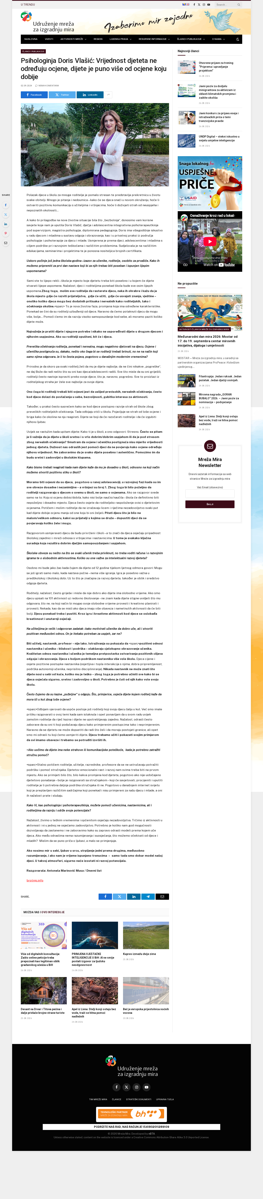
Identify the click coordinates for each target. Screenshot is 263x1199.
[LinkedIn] (5, 224)
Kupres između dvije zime (139, 954)
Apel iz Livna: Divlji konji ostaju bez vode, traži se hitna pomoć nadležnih (94, 1013)
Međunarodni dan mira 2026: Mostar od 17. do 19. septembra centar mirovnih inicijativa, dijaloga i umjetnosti (208, 341)
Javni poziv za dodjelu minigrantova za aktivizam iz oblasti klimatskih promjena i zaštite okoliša (217, 92)
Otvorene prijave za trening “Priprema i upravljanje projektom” (216, 66)
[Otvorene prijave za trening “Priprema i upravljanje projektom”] (186, 67)
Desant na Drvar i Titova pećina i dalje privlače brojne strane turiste (42, 1011)
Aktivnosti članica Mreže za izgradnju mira (204, 329)
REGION (98, 39)
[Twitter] (5, 214)
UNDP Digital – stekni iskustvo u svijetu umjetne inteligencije (219, 138)
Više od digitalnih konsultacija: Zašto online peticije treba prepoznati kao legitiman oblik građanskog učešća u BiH (40, 959)
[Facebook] (5, 205)
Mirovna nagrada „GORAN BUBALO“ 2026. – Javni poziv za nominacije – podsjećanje (219, 398)
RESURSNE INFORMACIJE (153, 39)
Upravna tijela (165, 1099)
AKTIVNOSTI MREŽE (71, 39)
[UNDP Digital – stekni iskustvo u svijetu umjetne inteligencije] (186, 141)
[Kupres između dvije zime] (146, 935)
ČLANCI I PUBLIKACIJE (189, 39)
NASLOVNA (31, 39)
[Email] (5, 242)
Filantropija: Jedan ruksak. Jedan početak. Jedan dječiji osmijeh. (220, 378)
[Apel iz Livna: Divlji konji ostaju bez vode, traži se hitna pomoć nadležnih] (95, 990)
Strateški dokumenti (138, 1099)
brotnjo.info (35, 880)
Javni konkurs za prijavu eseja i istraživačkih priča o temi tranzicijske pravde (219, 117)
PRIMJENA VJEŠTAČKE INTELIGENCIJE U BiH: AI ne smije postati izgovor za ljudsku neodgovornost (93, 959)
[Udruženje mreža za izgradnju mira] (47, 22)
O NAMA (217, 39)
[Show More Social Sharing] (108, 94)
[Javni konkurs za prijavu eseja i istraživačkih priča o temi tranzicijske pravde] (186, 117)
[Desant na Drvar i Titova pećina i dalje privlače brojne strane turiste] (44, 990)
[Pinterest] (5, 233)
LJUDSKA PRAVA (119, 39)
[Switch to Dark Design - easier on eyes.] (237, 39)
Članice (116, 1099)
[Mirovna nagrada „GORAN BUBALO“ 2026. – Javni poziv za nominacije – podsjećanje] (186, 398)
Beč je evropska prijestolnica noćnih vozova (146, 1011)
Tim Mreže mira (98, 1099)
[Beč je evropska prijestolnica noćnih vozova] (146, 990)
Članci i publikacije (33, 51)
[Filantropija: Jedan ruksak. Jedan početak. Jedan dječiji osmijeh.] (186, 380)
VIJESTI (49, 39)
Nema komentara (49, 85)
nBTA (152, 1133)
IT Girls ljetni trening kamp (56, 4)
